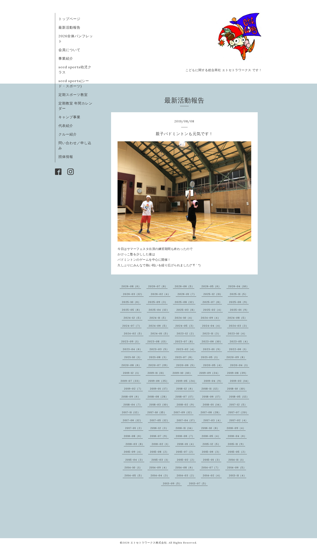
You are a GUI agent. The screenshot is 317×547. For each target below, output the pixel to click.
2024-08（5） (237, 317)
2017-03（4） (212, 420)
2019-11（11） (156, 372)
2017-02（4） (238, 420)
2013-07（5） (198, 483)
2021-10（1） (133, 357)
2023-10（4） (237, 333)
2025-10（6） (131, 302)
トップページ (69, 19)
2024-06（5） (158, 325)
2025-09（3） (158, 302)
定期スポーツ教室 (73, 94)
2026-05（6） (211, 286)
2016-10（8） (210, 428)
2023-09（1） (130, 341)
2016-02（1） (161, 444)
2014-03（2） (186, 475)
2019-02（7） (133, 388)
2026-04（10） (238, 286)
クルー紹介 (67, 134)
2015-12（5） (211, 444)
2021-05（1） (210, 357)
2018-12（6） (185, 388)
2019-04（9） (213, 380)
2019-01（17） (159, 388)
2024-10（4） (184, 317)
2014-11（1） (236, 459)
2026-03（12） (133, 294)
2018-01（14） (212, 404)
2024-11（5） (158, 317)
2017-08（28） (211, 412)
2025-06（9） (239, 302)
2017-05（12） (159, 420)
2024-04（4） (212, 325)
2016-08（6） (133, 436)
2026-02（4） (160, 294)
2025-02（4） (213, 309)
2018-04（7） (132, 404)
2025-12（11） (213, 294)
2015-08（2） (159, 451)
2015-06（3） (211, 451)
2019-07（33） (131, 380)
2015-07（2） (185, 451)
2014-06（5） (236, 467)
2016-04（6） (237, 436)
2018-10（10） (237, 388)
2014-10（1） (133, 467)
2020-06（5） (186, 365)
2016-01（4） (186, 444)
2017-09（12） (183, 412)
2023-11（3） (211, 333)
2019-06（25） (158, 380)
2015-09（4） (133, 451)
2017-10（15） (156, 412)
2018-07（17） (185, 396)
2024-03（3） (238, 325)
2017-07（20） (238, 412)
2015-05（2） (237, 451)
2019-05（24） (186, 380)
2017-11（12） (131, 412)
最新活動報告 (69, 27)
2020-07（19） (158, 365)
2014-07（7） (210, 467)
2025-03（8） (186, 309)
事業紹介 (65, 58)
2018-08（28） (158, 396)
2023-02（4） (186, 349)
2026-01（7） (186, 294)
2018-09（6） (130, 396)
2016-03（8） (135, 444)
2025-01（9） (239, 309)
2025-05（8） (131, 309)
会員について (69, 50)
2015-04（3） (134, 459)
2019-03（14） (240, 380)
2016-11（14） (185, 428)
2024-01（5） (160, 333)
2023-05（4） (239, 341)
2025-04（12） (159, 309)
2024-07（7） (131, 325)
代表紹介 (65, 125)
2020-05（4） (213, 365)
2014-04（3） (160, 475)
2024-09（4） (210, 317)
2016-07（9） (159, 436)
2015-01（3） (212, 459)
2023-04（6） (132, 349)
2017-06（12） (133, 420)
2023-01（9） (212, 349)
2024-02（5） (133, 333)
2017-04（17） (186, 420)
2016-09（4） (236, 428)
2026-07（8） (158, 286)
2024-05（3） (185, 325)
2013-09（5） (172, 483)
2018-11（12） (210, 388)
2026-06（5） (184, 286)
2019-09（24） (209, 372)
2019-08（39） (237, 372)
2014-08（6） (184, 467)
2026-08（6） (131, 286)
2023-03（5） (159, 349)
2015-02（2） (186, 459)
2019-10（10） (182, 372)
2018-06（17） (212, 396)
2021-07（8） (184, 357)
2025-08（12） (185, 302)
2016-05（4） (211, 436)
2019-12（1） (131, 372)
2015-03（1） (160, 459)
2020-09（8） (236, 357)
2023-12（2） (186, 333)
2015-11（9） (236, 444)
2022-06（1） (238, 349)
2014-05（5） (133, 475)
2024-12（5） (133, 317)
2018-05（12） (239, 396)
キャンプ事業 (69, 117)
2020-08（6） (131, 365)
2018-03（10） (159, 404)
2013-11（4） (237, 475)
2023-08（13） (157, 341)
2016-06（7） (185, 436)
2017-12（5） (238, 404)
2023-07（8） (185, 341)
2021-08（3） (158, 357)
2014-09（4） (158, 467)
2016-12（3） (159, 428)
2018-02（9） (186, 404)
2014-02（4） (212, 475)
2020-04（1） (239, 365)
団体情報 (65, 156)
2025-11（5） (239, 294)
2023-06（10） (212, 341)
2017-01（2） (134, 428)
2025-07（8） (212, 302)
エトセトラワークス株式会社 (148, 542)
